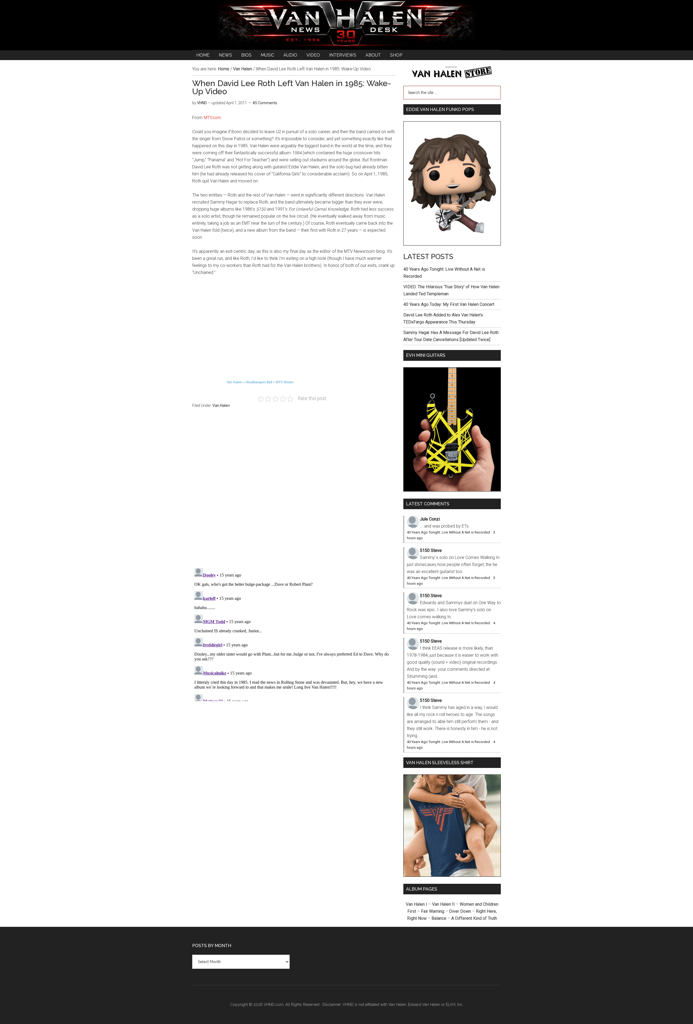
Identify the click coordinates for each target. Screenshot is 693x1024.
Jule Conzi (430, 519)
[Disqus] (293, 633)
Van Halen (234, 382)
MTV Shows (284, 382)
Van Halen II (443, 904)
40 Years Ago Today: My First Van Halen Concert (448, 304)
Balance (439, 918)
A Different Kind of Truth (474, 918)
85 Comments (265, 103)
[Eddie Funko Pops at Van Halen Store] (452, 244)
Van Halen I (416, 904)
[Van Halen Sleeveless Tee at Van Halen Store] (452, 875)
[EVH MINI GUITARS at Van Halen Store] (452, 490)
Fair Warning (432, 911)
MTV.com (212, 117)
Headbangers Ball (259, 382)
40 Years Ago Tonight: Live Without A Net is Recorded (448, 532)
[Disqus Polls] (294, 491)
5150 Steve (431, 550)
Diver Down (460, 911)
